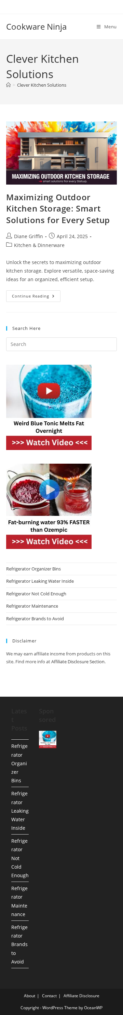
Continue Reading (36, 297)
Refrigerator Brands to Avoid (35, 618)
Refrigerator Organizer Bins (33, 569)
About (29, 996)
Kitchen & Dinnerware (39, 245)
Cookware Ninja (36, 26)
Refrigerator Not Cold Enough (36, 594)
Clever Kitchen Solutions (41, 85)
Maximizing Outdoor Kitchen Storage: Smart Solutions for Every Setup (58, 208)
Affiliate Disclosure (81, 996)
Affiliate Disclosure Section (78, 661)
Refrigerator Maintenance (32, 606)
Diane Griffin (28, 236)
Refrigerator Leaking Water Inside (40, 581)
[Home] (8, 85)
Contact (49, 996)
